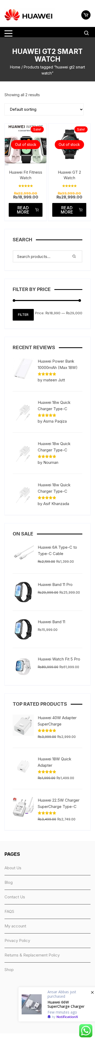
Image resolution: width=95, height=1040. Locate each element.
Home (15, 67)
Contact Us (14, 896)
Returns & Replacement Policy (32, 955)
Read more (23, 210)
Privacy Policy (17, 940)
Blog (8, 882)
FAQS (9, 911)
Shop (9, 969)
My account (15, 925)
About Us (12, 867)
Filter (23, 315)
